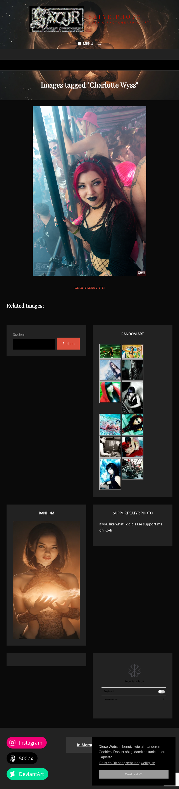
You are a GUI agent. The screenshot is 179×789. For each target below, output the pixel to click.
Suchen (19, 334)
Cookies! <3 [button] (134, 774)
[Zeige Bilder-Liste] (89, 287)
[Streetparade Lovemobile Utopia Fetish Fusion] (89, 161)
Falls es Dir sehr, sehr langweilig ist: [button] (127, 763)
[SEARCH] (99, 43)
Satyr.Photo (115, 16)
